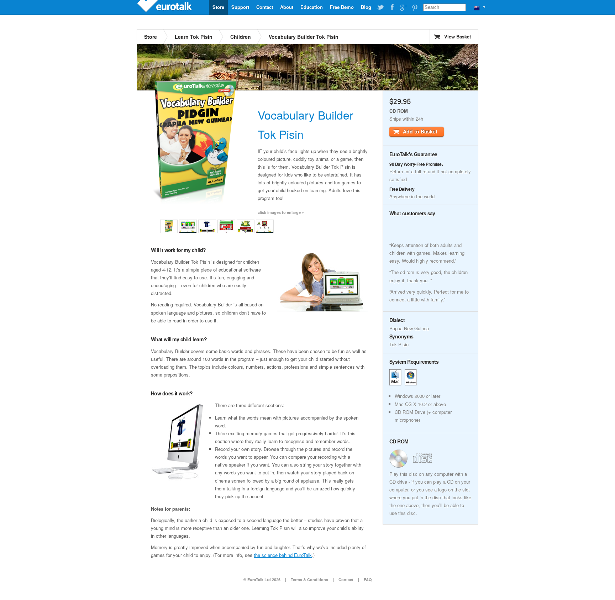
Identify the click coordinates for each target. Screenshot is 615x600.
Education (311, 7)
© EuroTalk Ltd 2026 (261, 579)
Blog (366, 7)
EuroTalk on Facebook (392, 7)
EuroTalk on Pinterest (414, 7)
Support (240, 7)
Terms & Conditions (309, 579)
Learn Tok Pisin (193, 36)
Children (240, 36)
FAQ (368, 579)
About (286, 7)
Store (218, 7)
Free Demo (342, 7)
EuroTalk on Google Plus (403, 7)
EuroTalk (165, 7)
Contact (264, 7)
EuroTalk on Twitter (380, 7)
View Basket (457, 36)
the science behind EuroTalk (283, 555)
